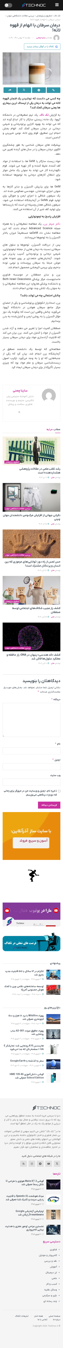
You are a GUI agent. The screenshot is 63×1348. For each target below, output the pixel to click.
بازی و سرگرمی (49, 1295)
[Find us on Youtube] (48, 1164)
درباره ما (56, 1319)
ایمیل (56, 760)
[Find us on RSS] (23, 1164)
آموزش (53, 1266)
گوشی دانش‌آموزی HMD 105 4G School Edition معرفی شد (27, 1076)
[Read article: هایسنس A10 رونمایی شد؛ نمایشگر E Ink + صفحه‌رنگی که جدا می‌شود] (53, 1049)
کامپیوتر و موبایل (48, 1255)
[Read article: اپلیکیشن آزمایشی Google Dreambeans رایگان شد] (53, 1215)
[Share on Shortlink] (54, 90)
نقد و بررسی (50, 1261)
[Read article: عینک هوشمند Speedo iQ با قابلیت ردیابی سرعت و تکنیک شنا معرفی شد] (53, 1199)
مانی (52, 477)
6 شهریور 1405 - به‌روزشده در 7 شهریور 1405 (26, 1054)
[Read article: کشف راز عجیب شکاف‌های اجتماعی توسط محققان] (31, 590)
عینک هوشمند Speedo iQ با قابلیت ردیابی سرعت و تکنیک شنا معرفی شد (25, 1198)
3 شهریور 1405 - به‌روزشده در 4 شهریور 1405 (26, 1039)
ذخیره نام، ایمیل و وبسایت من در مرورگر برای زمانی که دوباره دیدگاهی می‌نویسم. (30, 792)
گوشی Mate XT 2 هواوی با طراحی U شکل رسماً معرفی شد (25, 1183)
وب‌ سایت (55, 775)
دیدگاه (55, 699)
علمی (54, 1278)
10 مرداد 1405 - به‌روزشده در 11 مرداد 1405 (27, 994)
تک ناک (57, 15)
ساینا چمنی (41, 38)
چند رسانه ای (50, 1301)
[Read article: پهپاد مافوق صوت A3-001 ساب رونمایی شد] (53, 1034)
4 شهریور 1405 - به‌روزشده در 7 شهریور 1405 (26, 979)
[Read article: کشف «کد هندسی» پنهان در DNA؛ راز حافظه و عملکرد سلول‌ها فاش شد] (31, 637)
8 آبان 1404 (42, 663)
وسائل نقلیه (50, 1289)
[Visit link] (31, 836)
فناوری (53, 1249)
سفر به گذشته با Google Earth (27, 1061)
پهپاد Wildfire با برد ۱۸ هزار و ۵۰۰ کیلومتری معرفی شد (26, 1017)
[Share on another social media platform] (10, 90)
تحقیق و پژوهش (44, 15)
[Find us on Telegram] (40, 1164)
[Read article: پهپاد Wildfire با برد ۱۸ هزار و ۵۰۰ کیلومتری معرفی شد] (53, 1019)
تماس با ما (42, 1319)
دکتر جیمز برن (51, 224)
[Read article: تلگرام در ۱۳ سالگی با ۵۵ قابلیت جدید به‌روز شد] (53, 975)
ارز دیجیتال (51, 1272)
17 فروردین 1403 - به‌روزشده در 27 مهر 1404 (26, 1065)
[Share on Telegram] (39, 90)
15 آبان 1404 (42, 617)
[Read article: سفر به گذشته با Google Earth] (53, 1064)
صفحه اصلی (54, 1316)
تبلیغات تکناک (22, 1316)
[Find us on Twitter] (57, 1164)
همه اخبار (38, 1316)
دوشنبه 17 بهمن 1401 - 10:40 (19, 38)
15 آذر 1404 (43, 524)
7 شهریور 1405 (36, 1082)
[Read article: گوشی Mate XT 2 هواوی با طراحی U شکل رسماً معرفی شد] (53, 1184)
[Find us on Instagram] (32, 1164)
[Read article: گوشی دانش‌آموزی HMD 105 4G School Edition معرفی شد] (53, 1078)
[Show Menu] (57, 5)
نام (57, 744)
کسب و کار (51, 1284)
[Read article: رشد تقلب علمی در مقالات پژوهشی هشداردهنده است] (31, 451)
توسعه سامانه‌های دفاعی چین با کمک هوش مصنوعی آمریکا (24, 988)
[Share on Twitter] (24, 90)
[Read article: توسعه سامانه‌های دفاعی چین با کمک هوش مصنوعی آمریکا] (53, 990)
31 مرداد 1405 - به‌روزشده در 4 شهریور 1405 (26, 1023)
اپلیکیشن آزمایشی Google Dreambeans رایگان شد (30, 1213)
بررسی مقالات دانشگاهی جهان (20, 15)
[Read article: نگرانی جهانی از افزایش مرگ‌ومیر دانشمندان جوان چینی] (31, 497)
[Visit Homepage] (34, 5)
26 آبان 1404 (42, 570)
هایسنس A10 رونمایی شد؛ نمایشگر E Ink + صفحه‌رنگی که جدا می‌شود (24, 1047)
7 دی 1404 (43, 477)
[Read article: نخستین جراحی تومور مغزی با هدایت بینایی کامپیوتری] (53, 1230)
